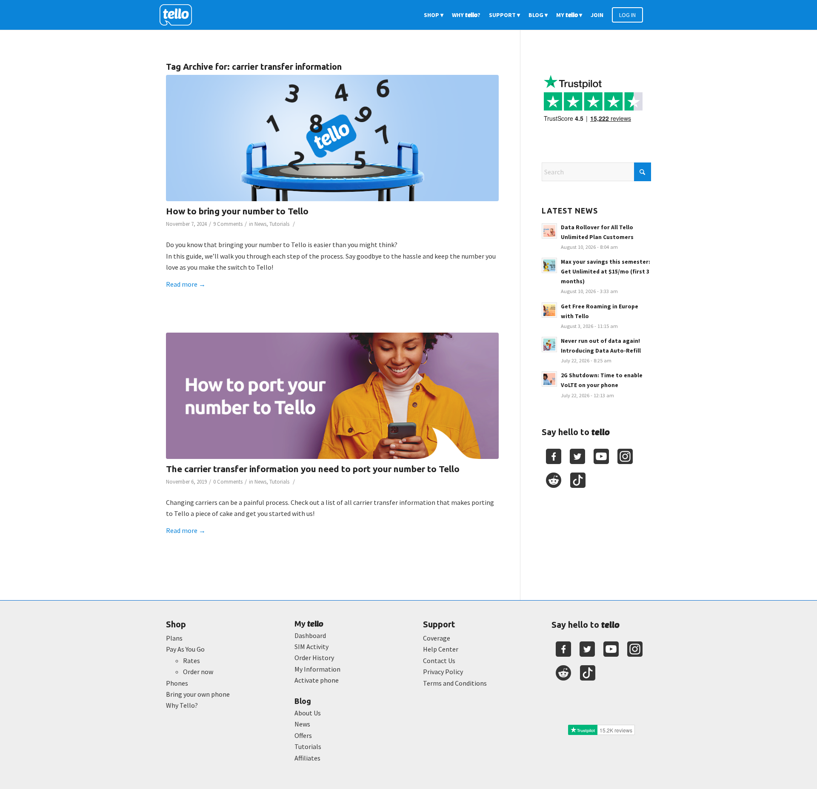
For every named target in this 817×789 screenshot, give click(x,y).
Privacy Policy (443, 671)
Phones (177, 683)
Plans (174, 638)
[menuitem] (434, 15)
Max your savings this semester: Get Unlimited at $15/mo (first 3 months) (605, 271)
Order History (314, 657)
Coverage (436, 638)
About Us (307, 713)
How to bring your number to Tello (237, 211)
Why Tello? (182, 705)
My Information (317, 669)
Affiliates (307, 758)
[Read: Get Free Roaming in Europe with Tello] (549, 310)
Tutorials (279, 224)
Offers (303, 735)
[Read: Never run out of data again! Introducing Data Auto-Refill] (549, 344)
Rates (191, 660)
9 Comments (228, 224)
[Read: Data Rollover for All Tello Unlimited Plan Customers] (549, 231)
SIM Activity (311, 646)
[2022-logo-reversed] (179, 15)
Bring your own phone (198, 694)
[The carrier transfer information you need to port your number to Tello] (332, 396)
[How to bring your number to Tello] (332, 138)
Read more (186, 284)
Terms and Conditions (455, 683)
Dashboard (310, 635)
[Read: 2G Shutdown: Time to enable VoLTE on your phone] (549, 379)
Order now (198, 671)
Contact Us (439, 660)
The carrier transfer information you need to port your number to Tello (313, 469)
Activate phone (316, 680)
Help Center (440, 649)
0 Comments (228, 481)
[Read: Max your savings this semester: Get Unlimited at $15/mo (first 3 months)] (549, 265)
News (260, 224)
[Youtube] (601, 456)
